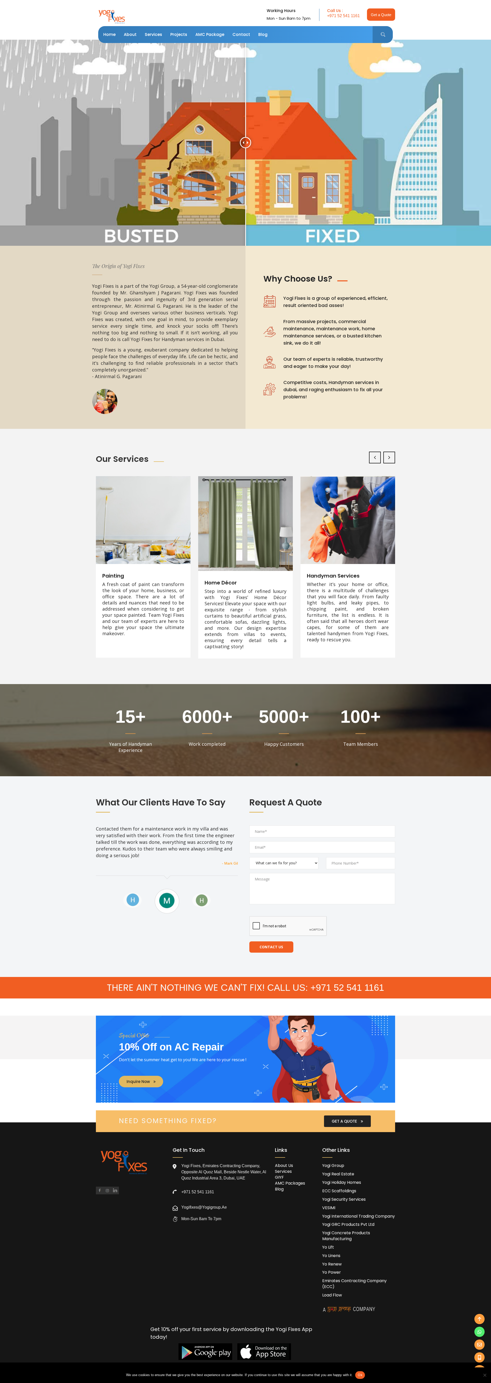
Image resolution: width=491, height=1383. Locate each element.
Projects (178, 34)
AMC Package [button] (209, 34)
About (130, 34)
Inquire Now (139, 1081)
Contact (241, 34)
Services (153, 34)
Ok (360, 1375)
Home (109, 34)
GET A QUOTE (345, 1121)
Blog (262, 34)
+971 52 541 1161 (343, 16)
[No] (484, 1375)
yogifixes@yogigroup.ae (204, 1207)
